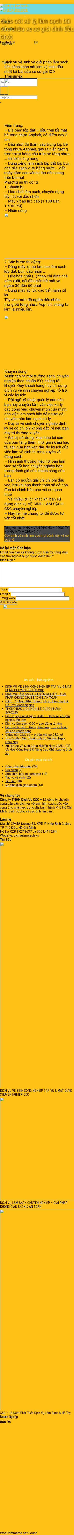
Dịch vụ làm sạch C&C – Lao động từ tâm (33, 723)
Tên (3, 590)
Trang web (7, 598)
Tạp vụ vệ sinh (13, 57)
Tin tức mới (8, 1517)
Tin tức (4, 1513)
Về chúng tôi (8, 1490)
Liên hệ (5, 1494)
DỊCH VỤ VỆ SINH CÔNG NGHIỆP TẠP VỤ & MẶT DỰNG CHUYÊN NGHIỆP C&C (38, 688)
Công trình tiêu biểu (18, 766)
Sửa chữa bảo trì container (12, 15)
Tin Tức (29, 15)
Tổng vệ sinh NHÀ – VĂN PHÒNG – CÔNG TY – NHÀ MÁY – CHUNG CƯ (36, 530)
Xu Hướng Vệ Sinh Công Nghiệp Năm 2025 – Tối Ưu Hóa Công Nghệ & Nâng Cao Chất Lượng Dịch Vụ (38, 749)
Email (5, 594)
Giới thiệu (11, 770)
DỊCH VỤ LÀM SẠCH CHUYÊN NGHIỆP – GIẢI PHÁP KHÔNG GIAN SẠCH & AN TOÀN (35, 695)
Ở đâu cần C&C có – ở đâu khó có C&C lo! (34, 735)
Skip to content (11, 2)
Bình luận (7, 560)
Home (4, 1482)
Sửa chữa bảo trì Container (19, 1502)
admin (43, 42)
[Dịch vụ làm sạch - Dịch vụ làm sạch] (14, 8)
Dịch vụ (5, 1498)
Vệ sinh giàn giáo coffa (21, 785)
